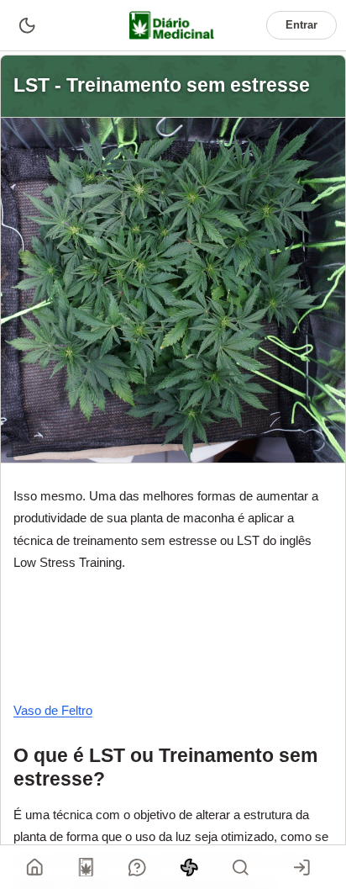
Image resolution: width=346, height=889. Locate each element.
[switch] (26, 25)
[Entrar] (301, 867)
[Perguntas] (138, 867)
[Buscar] (240, 867)
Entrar (301, 25)
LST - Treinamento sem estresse (161, 85)
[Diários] (86, 867)
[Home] (35, 867)
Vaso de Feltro (52, 710)
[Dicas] (189, 867)
